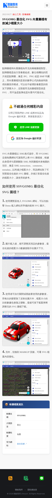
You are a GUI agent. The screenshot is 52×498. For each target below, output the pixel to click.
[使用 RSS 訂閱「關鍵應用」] (10, 478)
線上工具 (17, 14)
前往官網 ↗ (22, 444)
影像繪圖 (26, 14)
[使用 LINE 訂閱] (41, 478)
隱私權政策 (32, 489)
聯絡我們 (19, 489)
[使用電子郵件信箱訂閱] (26, 478)
